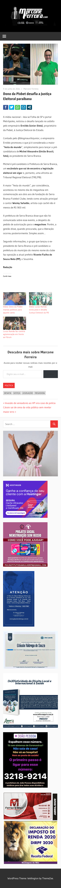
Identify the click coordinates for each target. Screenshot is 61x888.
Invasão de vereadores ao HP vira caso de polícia (30, 403)
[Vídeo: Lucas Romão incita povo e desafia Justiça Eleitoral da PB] (40, 298)
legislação (28, 393)
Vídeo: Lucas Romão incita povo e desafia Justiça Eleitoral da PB (39, 309)
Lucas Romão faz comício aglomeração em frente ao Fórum (14, 334)
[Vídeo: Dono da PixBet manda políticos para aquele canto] (14, 298)
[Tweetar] (11, 107)
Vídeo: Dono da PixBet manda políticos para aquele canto (13, 309)
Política (9, 385)
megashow (40, 393)
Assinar (50, 374)
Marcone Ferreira (31, 88)
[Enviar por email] (23, 107)
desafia (7, 393)
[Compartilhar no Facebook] (5, 107)
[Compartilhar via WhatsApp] (17, 107)
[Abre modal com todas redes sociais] (29, 107)
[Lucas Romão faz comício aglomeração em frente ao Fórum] (14, 323)
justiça (16, 393)
